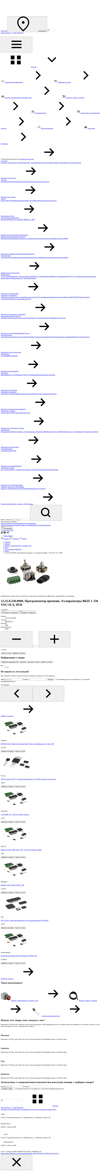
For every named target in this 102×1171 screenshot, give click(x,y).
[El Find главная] (4, 31)
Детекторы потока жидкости (40, 182)
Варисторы (40, 469)
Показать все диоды (7, 216)
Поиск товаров (6, 519)
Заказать (50, 679)
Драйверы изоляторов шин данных (13, 297)
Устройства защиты (7, 468)
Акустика (4, 161)
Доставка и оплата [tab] (33, 662)
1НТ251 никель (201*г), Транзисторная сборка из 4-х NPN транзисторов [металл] (28, 779)
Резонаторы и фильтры (8, 392)
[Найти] (46, 513)
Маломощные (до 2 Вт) (9, 375)
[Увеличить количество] (54, 639)
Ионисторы (37, 257)
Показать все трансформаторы (11, 466)
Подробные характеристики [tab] (10, 662)
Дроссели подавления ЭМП (17, 219)
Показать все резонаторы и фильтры (13, 409)
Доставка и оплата (25, 525)
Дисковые (29, 257)
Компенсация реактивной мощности (13, 237)
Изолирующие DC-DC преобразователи (38, 297)
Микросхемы (5, 275)
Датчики (4, 180)
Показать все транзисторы (10, 447)
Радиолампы (5, 354)
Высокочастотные (11, 318)
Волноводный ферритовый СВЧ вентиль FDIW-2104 (19, 956)
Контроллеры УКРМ (61, 238)
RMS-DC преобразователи (60, 276)
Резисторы (4, 373)
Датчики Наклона (24, 182)
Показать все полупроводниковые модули (15, 333)
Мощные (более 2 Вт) (24, 375)
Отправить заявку (7, 1089)
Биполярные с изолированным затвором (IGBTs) (30, 432)
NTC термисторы (7, 469)
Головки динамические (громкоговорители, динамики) (19, 163)
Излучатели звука (44, 163)
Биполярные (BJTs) (7, 432)
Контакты (34, 525)
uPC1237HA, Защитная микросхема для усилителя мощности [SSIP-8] (24, 920)
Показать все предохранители (11, 352)
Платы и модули (60, 318)
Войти (10, 536)
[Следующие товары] (48, 694)
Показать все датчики (8, 197)
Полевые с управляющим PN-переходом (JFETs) (82, 432)
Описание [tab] (23, 662)
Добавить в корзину (19, 653)
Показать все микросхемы (10, 293)
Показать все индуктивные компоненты (14, 235)
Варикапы (18, 200)
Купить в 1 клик (6, 653)
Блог (54, 1109)
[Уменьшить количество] (16, 639)
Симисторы (18, 413)
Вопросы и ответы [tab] (46, 662)
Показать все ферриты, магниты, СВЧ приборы (17, 504)
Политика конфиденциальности (48, 1153)
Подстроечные (50, 375)
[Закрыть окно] (16, 1162)
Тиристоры (26, 413)
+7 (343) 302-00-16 (17, 33)
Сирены (78, 163)
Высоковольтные (40, 200)
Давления (14, 182)
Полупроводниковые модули (11, 316)
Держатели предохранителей (22, 337)
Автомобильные (6, 337)
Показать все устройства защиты (12, 485)
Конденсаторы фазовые (9, 238)
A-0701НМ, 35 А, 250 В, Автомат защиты (15, 814)
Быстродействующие (8, 200)
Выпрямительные (28, 200)
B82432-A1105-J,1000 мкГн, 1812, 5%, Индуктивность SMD (21, 850)
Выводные (4, 219)
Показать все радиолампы (9, 371)
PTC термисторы (18, 469)
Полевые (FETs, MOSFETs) (56, 432)
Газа (9, 182)
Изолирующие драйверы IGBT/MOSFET (66, 297)
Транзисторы (5, 430)
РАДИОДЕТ (13, 356)
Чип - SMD (31, 219)
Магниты (16, 488)
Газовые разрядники (51, 469)
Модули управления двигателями (43, 318)
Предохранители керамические (42, 337)
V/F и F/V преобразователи (78, 276)
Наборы (34, 375)
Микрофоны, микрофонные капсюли (63, 163)
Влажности (4, 182)
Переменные (41, 375)
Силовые (4, 451)
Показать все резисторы (9, 390)
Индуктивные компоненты (10, 218)
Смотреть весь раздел (26, 159)
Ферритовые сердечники (36, 488)
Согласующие (11, 451)
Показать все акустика (8, 178)
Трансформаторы (6, 449)
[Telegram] (7, 36)
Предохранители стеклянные (63, 337)
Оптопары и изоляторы (9, 295)
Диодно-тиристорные (24, 318)
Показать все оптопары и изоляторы (13, 314)
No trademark (5, 356)
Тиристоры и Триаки (8, 411)
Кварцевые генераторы (9, 394)
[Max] (2, 36)
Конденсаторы (6, 256)
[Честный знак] (52, 31)
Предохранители (6, 335)
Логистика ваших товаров (10, 525)
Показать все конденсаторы (10, 273)
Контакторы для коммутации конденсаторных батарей (35, 238)
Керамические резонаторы (41, 394)
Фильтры (53, 394)
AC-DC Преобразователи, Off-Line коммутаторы (17, 276)
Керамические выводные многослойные (54, 257)
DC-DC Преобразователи (42, 276)
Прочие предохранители (81, 337)
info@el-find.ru (6, 33)
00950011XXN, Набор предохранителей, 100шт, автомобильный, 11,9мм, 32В (27, 744)
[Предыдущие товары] (16, 694)
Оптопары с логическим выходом (19, 299)
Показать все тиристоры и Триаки (12, 428)
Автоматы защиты (30, 469)
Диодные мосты (51, 200)
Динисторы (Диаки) (7, 413)
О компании (42, 525)
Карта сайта (5, 1153)
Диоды (3, 199)
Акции (48, 525)
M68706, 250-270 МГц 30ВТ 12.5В (12, 885)
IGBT (3, 318)
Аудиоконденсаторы (8, 257)
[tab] (27, 82)
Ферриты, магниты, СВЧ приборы (12, 487)
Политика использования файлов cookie (23, 1153)
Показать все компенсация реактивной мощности (18, 254)
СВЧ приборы (23, 488)
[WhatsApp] (5, 36)
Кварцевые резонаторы (24, 394)
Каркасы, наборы (7, 488)
